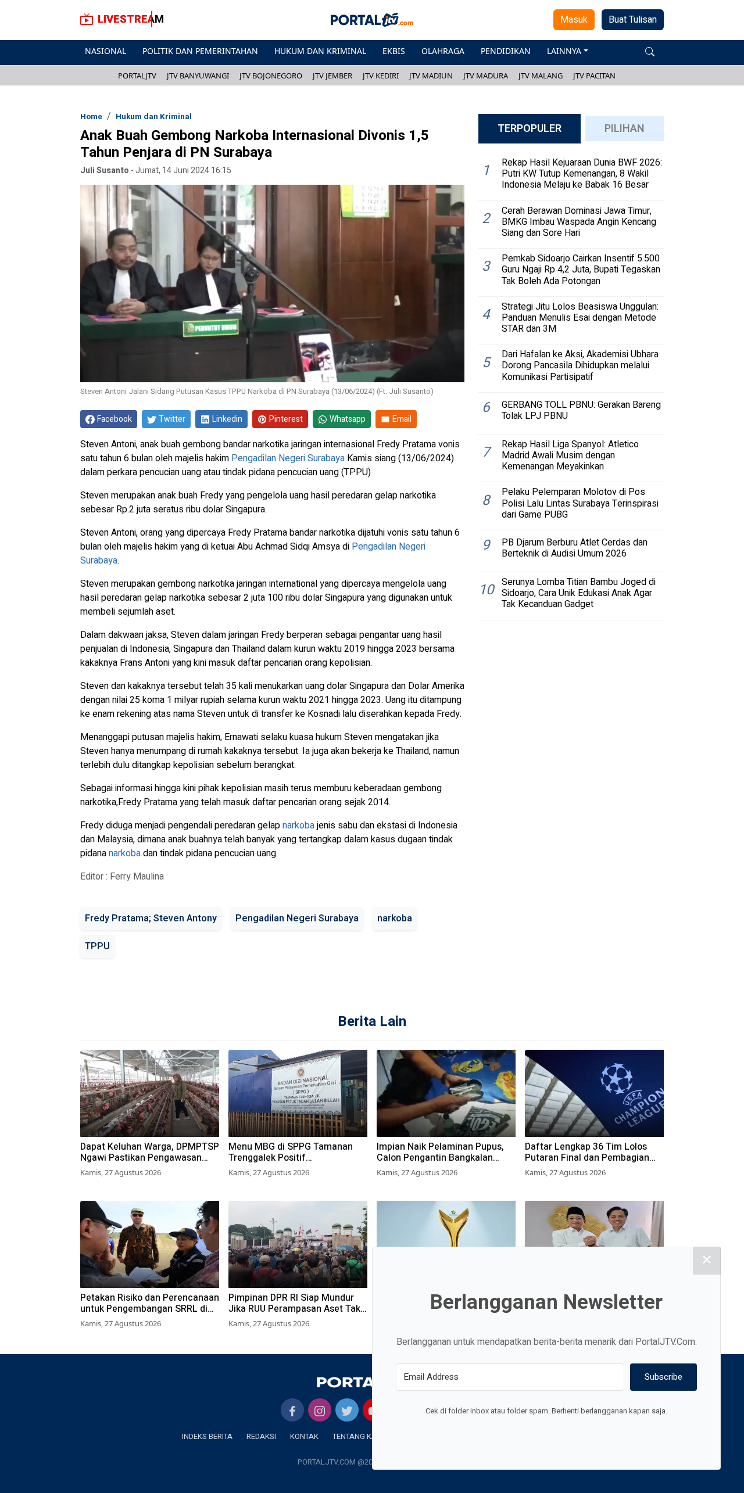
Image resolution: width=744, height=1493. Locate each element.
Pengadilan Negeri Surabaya (288, 458)
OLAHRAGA (442, 50)
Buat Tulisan (633, 20)
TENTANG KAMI (358, 1436)
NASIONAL (105, 50)
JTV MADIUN (431, 75)
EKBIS (393, 50)
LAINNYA (564, 50)
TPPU (97, 946)
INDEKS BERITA (207, 1436)
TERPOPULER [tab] (529, 129)
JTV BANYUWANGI (198, 75)
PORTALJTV (137, 75)
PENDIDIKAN (506, 50)
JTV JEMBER (332, 75)
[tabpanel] (571, 386)
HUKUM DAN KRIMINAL (320, 50)
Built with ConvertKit (594, 1433)
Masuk (574, 20)
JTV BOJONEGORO (270, 75)
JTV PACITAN (594, 75)
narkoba (298, 825)
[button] (649, 51)
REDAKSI (261, 1436)
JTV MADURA (485, 75)
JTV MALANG (540, 75)
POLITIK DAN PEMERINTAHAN (200, 50)
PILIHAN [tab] (624, 129)
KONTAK (304, 1436)
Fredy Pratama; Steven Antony (151, 918)
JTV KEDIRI (381, 75)
